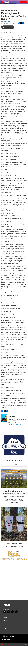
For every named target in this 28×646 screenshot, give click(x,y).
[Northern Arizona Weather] (14, 478)
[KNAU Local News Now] (14, 445)
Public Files (5, 620)
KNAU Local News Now (14, 461)
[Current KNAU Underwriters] (14, 555)
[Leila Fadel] (4, 418)
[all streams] (26, 644)
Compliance (5, 625)
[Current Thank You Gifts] (14, 524)
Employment (5, 623)
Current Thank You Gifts (14, 544)
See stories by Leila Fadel (14, 424)
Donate (24, 2)
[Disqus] (14, 581)
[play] (2, 644)
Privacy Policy (5, 617)
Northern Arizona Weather (14, 491)
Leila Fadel (7, 21)
